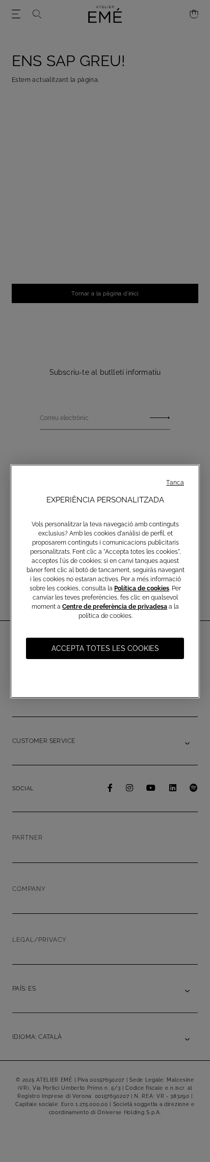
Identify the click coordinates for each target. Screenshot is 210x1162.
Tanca (175, 482)
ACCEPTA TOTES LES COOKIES (105, 648)
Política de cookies (141, 588)
